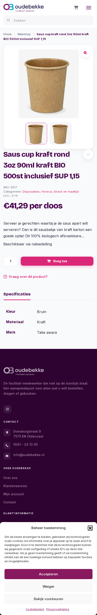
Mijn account (13, 494)
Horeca (47, 191)
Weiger (48, 586)
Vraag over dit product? (28, 277)
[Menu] (89, 8)
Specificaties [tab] (16, 294)
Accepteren (48, 574)
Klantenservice (15, 486)
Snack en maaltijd (66, 191)
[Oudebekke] (23, 371)
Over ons (10, 478)
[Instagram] (7, 409)
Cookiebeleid (35, 609)
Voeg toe (60, 261)
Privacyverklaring (57, 609)
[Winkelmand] (76, 8)
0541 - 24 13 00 (25, 444)
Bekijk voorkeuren (48, 599)
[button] (90, 528)
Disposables (31, 191)
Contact (9, 502)
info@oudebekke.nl (28, 455)
